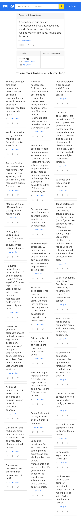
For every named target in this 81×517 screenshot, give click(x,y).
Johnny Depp (26, 40)
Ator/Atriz (27, 65)
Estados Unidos (29, 62)
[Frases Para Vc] (12, 6)
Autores (72, 6)
